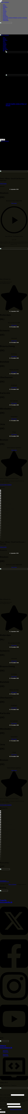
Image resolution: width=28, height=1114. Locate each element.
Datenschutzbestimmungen (16, 1109)
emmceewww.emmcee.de (6, 1046)
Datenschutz (5, 1051)
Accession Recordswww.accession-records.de (4, 881)
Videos (4, 46)
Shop (4, 41)
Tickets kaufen (14, 203)
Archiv (4, 42)
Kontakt (5, 48)
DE (3, 50)
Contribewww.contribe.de (6, 901)
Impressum (5, 1050)
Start (4, 37)
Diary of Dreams (12, 884)
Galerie (4, 45)
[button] (14, 220)
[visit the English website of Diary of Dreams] (17, 101)
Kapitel (4, 38)
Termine (5, 44)
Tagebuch (5, 40)
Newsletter (5, 49)
